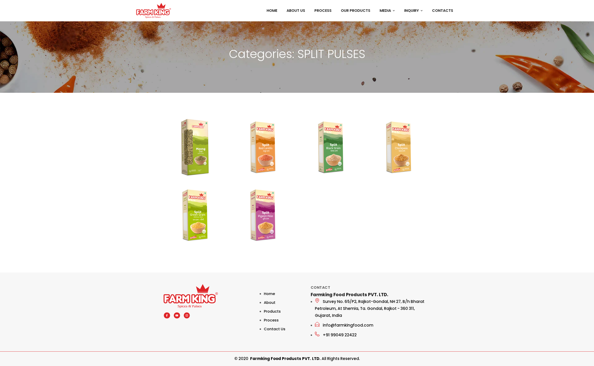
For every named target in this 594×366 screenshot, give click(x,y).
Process (323, 10)
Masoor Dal (256, 178)
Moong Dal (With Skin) (188, 178)
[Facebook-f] (167, 315)
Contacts (442, 10)
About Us (296, 10)
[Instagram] (187, 315)
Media (385, 10)
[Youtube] (177, 315)
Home (272, 10)
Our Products (355, 10)
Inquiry (411, 10)
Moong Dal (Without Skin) (192, 245)
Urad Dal (321, 178)
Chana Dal (391, 178)
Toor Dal (252, 246)
